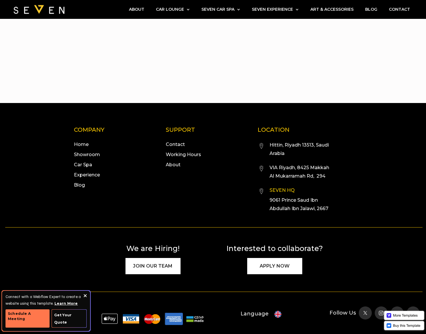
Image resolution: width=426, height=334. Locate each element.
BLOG (371, 9)
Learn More (66, 303)
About (136, 9)
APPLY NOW (275, 266)
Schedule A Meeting (19, 316)
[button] (173, 9)
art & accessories (332, 9)
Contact (399, 9)
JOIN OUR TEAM (152, 266)
